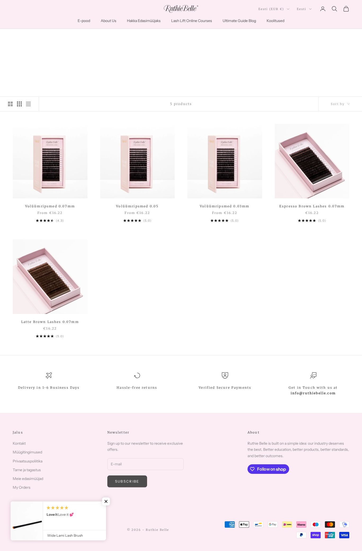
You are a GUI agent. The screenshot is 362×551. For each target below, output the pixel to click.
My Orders (21, 487)
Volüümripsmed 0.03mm (224, 206)
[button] (106, 501)
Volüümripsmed (58, 36)
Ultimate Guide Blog (239, 20)
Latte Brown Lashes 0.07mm (50, 322)
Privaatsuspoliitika (27, 461)
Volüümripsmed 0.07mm (50, 206)
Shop (32, 36)
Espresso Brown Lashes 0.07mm (312, 206)
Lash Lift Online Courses (191, 20)
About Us (108, 20)
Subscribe (127, 481)
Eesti (301, 9)
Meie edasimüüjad (28, 478)
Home (18, 36)
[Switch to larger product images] (10, 104)
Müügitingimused (27, 452)
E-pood (84, 20)
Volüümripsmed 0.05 (137, 206)
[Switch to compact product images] (28, 104)
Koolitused (275, 20)
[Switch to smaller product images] (19, 104)
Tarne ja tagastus (27, 469)
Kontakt (19, 443)
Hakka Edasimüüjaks (144, 20)
